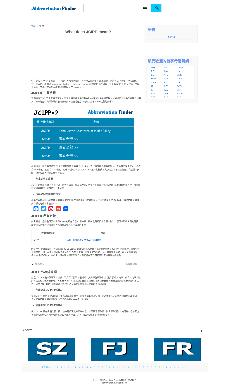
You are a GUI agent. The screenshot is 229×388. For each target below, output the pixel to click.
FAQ (166, 90)
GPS (179, 86)
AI (165, 82)
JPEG (167, 93)
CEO (179, 78)
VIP (178, 90)
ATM (166, 75)
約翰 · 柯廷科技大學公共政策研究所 (84, 240)
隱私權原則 (114, 383)
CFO (153, 82)
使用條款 (105, 383)
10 (87, 367)
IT (152, 86)
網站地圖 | (123, 380)
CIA (166, 71)
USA (153, 67)
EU (152, 75)
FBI (153, 71)
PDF (153, 93)
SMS (179, 75)
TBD (153, 97)
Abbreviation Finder (111, 380)
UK (165, 67)
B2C (179, 97)
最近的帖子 (27, 330)
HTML (154, 78)
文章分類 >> (47, 367)
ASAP (180, 93)
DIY (166, 86)
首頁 (33, 26)
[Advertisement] (86, 57)
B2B (166, 97)
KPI (153, 90)
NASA (180, 67)
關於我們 (123, 383)
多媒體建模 (131, 264)
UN (178, 71)
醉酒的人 (39, 264)
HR (178, 82)
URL (166, 78)
